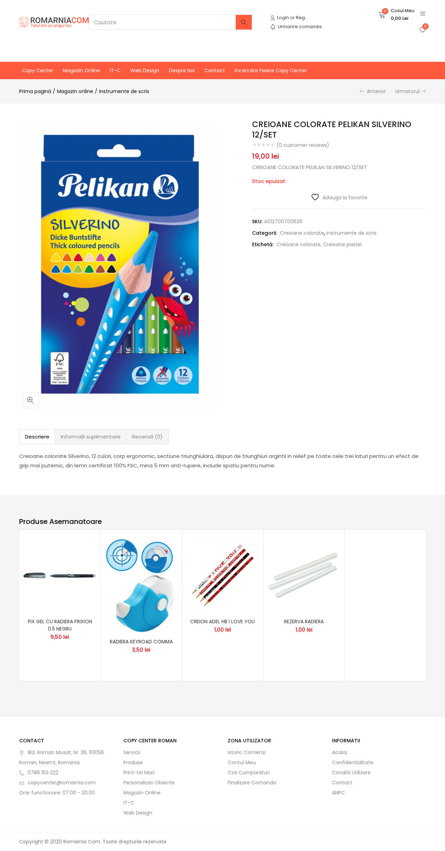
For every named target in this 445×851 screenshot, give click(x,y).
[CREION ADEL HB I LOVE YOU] (222, 575)
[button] (396, 14)
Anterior (376, 91)
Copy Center (37, 70)
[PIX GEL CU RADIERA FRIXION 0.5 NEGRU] (60, 575)
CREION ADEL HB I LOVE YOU (222, 621)
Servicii (131, 752)
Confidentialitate (352, 762)
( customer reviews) (302, 145)
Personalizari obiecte (149, 782)
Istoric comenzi (247, 752)
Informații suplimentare (91, 436)
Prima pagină (35, 91)
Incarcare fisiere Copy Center (271, 70)
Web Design (144, 70)
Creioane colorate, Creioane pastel (319, 244)
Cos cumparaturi (249, 772)
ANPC (338, 792)
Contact (214, 70)
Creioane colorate (302, 233)
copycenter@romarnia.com (62, 782)
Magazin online (81, 70)
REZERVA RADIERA (304, 621)
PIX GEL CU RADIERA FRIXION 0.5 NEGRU (60, 625)
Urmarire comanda (300, 26)
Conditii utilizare (351, 772)
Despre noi (182, 70)
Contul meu (242, 762)
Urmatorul (407, 91)
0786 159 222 (42, 772)
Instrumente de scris (124, 91)
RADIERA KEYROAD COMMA (141, 641)
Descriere (37, 436)
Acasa (339, 752)
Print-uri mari (138, 772)
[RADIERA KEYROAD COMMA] (141, 585)
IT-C (115, 70)
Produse (133, 762)
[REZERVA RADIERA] (304, 575)
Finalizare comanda (252, 782)
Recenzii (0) (147, 436)
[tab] (37, 436)
